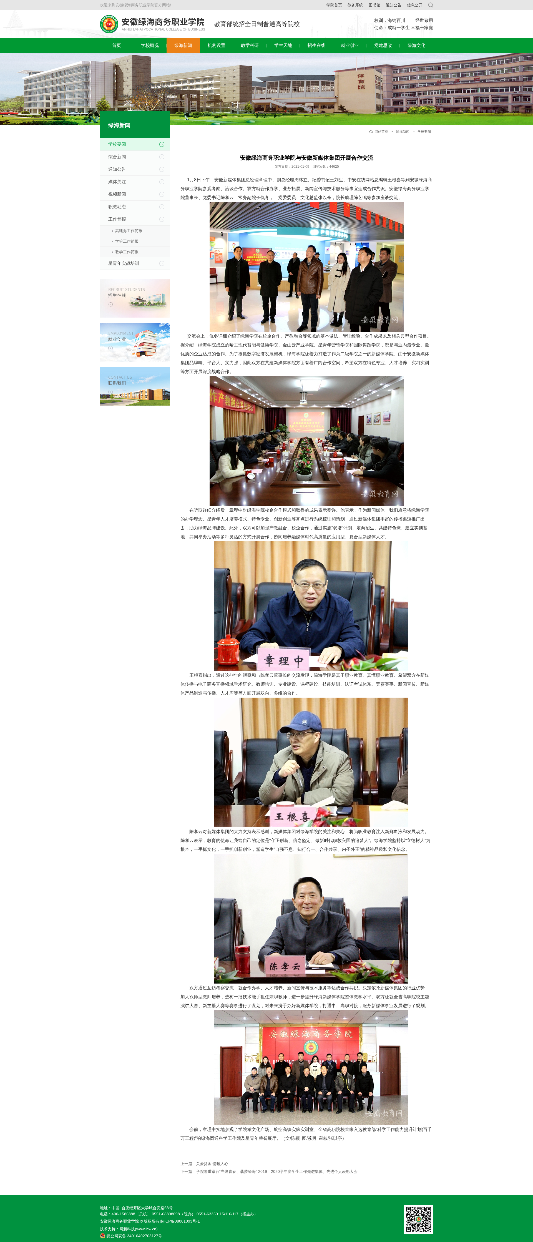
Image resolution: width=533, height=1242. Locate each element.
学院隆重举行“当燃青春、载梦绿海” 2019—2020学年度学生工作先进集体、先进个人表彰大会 (277, 1171)
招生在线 (316, 45)
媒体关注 (117, 181)
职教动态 (117, 206)
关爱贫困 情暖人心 (212, 1163)
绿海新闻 (183, 45)
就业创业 (350, 45)
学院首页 (334, 5)
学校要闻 (424, 132)
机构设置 (216, 45)
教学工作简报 (127, 252)
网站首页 (381, 132)
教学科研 (250, 45)
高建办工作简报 (128, 230)
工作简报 (117, 219)
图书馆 (374, 5)
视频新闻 (117, 194)
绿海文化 (416, 45)
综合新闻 (117, 156)
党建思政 (383, 45)
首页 (116, 45)
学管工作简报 (127, 241)
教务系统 (355, 5)
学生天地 (283, 45)
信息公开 (415, 5)
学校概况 (150, 45)
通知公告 (393, 5)
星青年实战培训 (123, 263)
